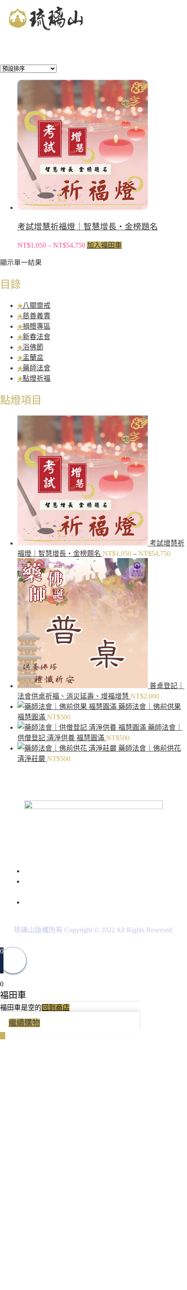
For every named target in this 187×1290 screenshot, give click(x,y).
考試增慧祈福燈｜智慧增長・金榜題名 (87, 226)
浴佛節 (33, 347)
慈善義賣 (36, 316)
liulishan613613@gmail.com (95, 902)
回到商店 (56, 1007)
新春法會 (36, 336)
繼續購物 (24, 1023)
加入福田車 (104, 245)
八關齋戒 (36, 305)
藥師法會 (36, 368)
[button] (174, 19)
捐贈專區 (36, 326)
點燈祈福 (36, 378)
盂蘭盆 (33, 357)
